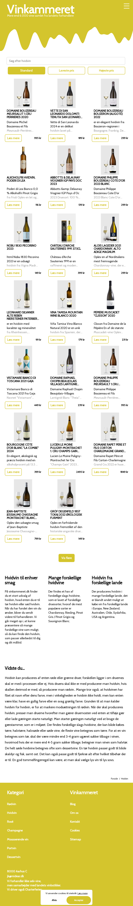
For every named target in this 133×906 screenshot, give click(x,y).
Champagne (15, 830)
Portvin (11, 848)
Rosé (10, 821)
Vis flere (66, 558)
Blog (73, 804)
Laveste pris (66, 70)
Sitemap (75, 839)
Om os (74, 813)
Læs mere (13, 138)
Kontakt (75, 821)
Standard (26, 70)
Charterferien (33, 889)
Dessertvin (13, 857)
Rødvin (11, 804)
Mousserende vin (17, 839)
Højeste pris (106, 70)
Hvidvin (12, 813)
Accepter (78, 900)
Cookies (75, 830)
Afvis (54, 900)
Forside (114, 778)
